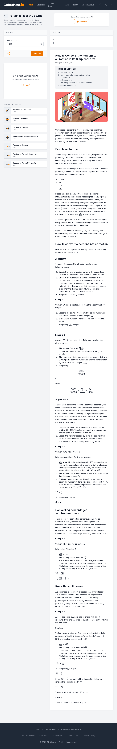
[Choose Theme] (105, 4)
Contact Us (57, 736)
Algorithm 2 (68, 80)
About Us (43, 736)
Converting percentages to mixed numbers (76, 83)
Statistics (41, 5)
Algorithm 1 (67, 77)
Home (38, 730)
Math (31, 5)
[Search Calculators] (100, 4)
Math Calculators (50, 730)
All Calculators (28, 736)
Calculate (37, 53)
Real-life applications (68, 85)
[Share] (8, 53)
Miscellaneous (88, 5)
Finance (65, 5)
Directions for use (66, 72)
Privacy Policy (89, 736)
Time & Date (51, 4)
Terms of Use (72, 736)
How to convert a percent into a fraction (75, 75)
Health (75, 5)
